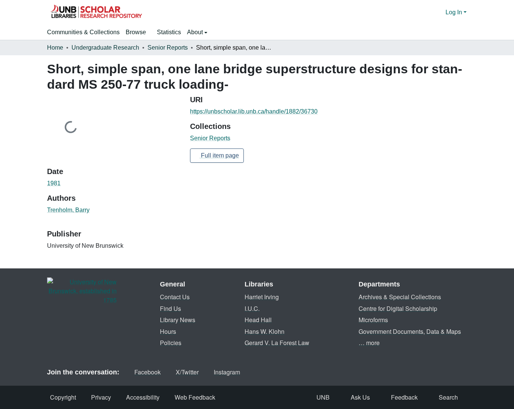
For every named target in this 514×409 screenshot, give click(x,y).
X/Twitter (187, 372)
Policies (170, 342)
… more (369, 342)
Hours (168, 331)
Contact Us (175, 296)
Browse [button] (136, 32)
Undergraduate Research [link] (105, 47)
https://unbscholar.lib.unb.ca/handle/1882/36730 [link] (254, 111)
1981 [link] (54, 183)
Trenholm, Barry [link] (68, 210)
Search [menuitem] (448, 397)
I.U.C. (252, 308)
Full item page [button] (219, 155)
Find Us (170, 308)
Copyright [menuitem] (63, 397)
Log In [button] (455, 12)
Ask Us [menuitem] (360, 397)
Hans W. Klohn (264, 331)
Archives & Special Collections (400, 296)
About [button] (195, 32)
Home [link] (55, 47)
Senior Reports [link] (168, 47)
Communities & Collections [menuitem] (83, 32)
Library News (177, 319)
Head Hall (258, 319)
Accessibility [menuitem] (143, 397)
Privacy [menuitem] (101, 397)
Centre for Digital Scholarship (398, 308)
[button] (96, 12)
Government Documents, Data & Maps (410, 331)
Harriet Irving (262, 296)
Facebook (147, 372)
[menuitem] (138, 32)
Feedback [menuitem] (404, 397)
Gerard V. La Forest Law (277, 342)
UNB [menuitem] (323, 397)
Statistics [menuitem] (169, 32)
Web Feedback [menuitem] (195, 397)
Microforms (373, 319)
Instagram (227, 372)
